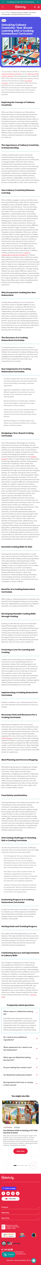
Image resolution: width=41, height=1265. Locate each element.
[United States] (12, 1250)
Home (3, 12)
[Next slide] (33, 1165)
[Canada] (5, 1250)
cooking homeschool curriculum (11, 74)
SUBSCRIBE (12, 1199)
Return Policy (10, 1260)
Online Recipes (6, 738)
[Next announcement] (38, 2)
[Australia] (2, 1250)
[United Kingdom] (9, 1250)
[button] (3, 7)
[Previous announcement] (3, 2)
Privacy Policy (30, 1260)
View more (20, 1151)
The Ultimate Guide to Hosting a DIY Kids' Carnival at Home (20, 1131)
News (8, 12)
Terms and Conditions (20, 1260)
